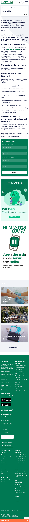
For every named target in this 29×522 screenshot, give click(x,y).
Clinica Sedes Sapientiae (21, 473)
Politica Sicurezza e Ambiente (19, 383)
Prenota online (5, 520)
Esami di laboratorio (5, 479)
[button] (26, 2)
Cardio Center (18, 499)
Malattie (3, 458)
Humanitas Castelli (19, 462)
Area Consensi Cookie (20, 390)
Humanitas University (20, 486)
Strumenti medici (5, 471)
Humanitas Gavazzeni (20, 465)
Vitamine (3, 473)
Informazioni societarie (20, 365)
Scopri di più (4, 379)
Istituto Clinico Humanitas (21, 456)
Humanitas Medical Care (20, 460)
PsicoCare (17, 501)
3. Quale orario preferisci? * (8, 157)
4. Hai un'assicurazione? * (7, 164)
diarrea (18, 91)
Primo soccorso (4, 460)
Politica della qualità (19, 373)
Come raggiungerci (5, 389)
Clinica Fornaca (18, 469)
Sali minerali (4, 465)
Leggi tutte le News (14, 347)
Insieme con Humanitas (20, 492)
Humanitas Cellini (19, 467)
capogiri (14, 86)
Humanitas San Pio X (20, 458)
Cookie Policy (18, 388)
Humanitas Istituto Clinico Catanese (21, 476)
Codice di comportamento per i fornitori (21, 376)
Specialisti (3, 469)
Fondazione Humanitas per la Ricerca (21, 489)
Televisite (3, 481)
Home (3, 7)
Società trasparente (19, 367)
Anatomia (3, 454)
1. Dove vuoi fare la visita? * (8, 144)
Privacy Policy (18, 386)
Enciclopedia (8, 7)
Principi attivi (4, 462)
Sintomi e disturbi (5, 467)
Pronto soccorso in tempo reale (21, 380)
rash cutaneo (18, 100)
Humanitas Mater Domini (20, 454)
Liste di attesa (18, 369)
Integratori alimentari (6, 456)
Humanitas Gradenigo (20, 471)
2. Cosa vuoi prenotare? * (7, 151)
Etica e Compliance (19, 371)
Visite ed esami (4, 484)
